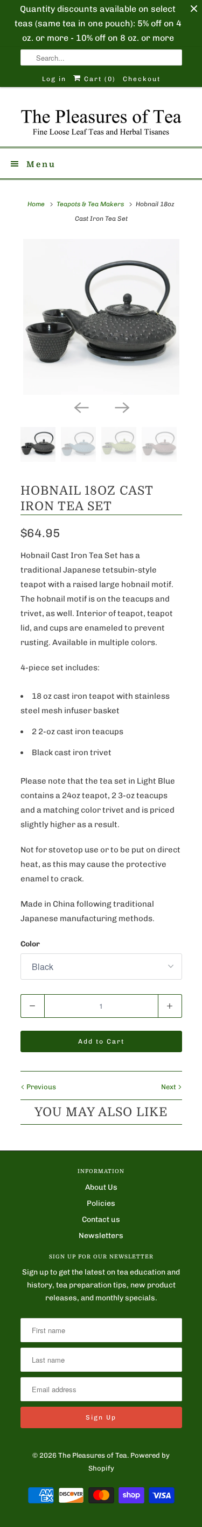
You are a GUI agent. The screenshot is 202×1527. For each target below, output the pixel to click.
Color (30, 944)
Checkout (142, 79)
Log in (54, 79)
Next (169, 1087)
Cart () (98, 79)
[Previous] (81, 406)
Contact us (101, 1219)
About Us (101, 1187)
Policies (101, 1203)
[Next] (122, 406)
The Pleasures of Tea (92, 1455)
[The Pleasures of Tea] (101, 121)
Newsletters (101, 1235)
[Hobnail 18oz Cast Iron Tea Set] (101, 317)
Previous (40, 1087)
